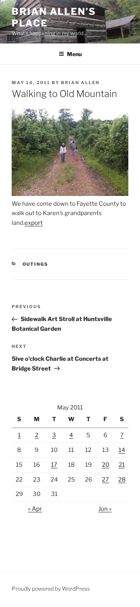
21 (122, 464)
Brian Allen (80, 82)
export (33, 222)
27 (105, 479)
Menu (74, 54)
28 (122, 479)
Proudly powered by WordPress (51, 588)
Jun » (105, 508)
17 (54, 464)
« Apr (35, 508)
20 (105, 464)
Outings (36, 264)
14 (122, 449)
